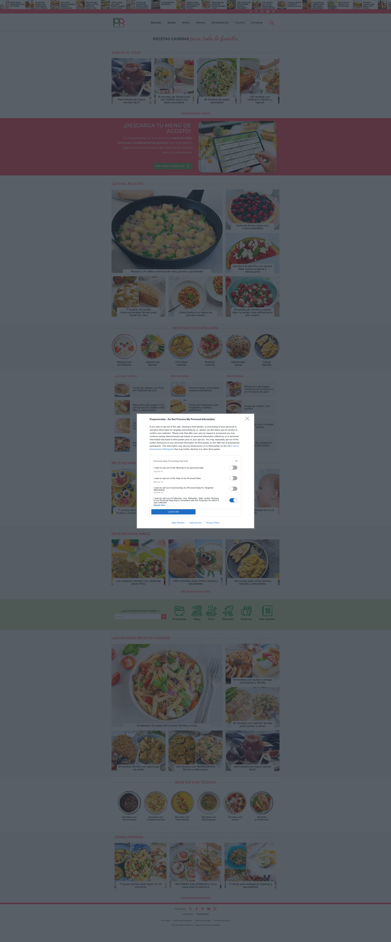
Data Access (195, 522)
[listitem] (195, 461)
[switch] (233, 468)
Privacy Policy (212, 522)
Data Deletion (178, 522)
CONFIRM (173, 512)
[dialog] (195, 471)
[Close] (248, 419)
